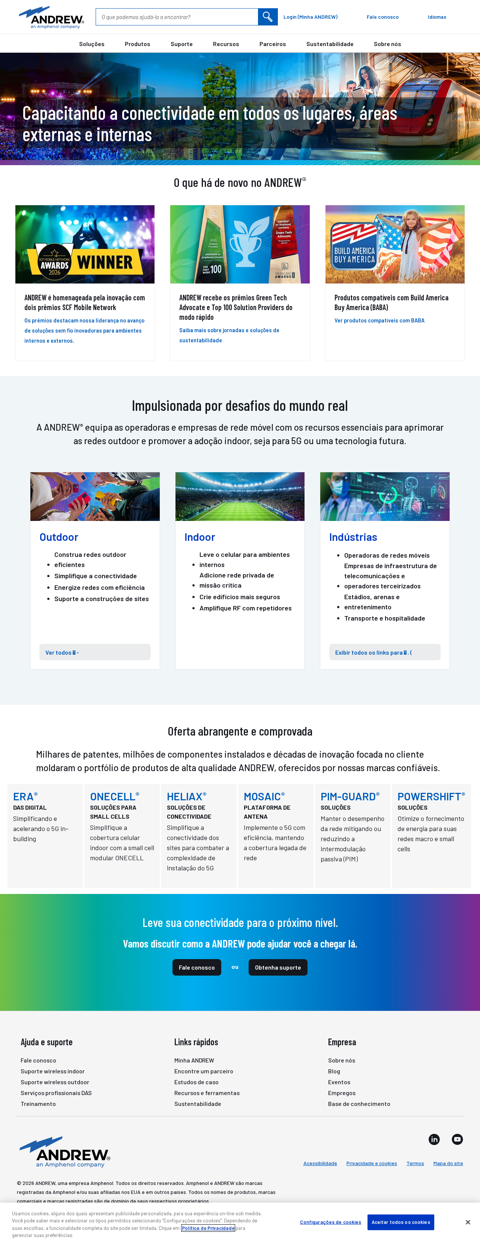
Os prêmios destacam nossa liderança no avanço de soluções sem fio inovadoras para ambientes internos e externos (84, 330)
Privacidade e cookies (371, 1163)
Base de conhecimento (359, 1103)
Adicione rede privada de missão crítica (237, 580)
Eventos (339, 1081)
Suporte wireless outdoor (55, 1081)
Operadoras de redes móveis (387, 555)
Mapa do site (448, 1163)
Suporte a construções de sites (101, 598)
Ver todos (59, 652)
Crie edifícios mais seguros (240, 596)
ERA (25, 796)
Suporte (182, 43)
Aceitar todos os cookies (401, 1222)
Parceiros (273, 43)
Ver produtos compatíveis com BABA (379, 320)
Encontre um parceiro (203, 1070)
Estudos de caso (196, 1081)
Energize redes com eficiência (99, 587)
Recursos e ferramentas (207, 1092)
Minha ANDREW (194, 1060)
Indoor (199, 536)
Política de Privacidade (208, 1228)
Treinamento (38, 1103)
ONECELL (115, 796)
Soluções (92, 43)
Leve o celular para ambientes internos (245, 559)
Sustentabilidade (330, 43)
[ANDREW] (50, 17)
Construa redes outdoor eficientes (90, 559)
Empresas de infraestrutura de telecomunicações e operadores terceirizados (390, 575)
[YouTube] (457, 1139)
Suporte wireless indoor (53, 1070)
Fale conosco (197, 967)
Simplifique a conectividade (95, 576)
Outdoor (58, 536)
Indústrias (353, 536)
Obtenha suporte (278, 967)
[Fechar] (468, 1222)
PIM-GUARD (350, 796)
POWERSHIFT (431, 796)
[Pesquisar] (268, 17)
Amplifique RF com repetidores (246, 608)
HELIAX (187, 796)
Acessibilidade (320, 1163)
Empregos (342, 1092)
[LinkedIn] (434, 1139)
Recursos (226, 43)
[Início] (64, 1151)
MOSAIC (264, 796)
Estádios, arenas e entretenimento (372, 601)
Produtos (137, 43)
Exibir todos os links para (370, 652)
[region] (240, 1223)
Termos (415, 1163)
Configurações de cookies (330, 1222)
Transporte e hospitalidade (384, 618)
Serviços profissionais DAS (56, 1092)
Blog (334, 1070)
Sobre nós (387, 43)
